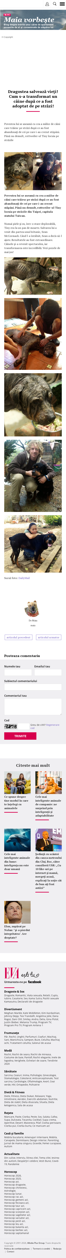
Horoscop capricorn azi (17, 1208)
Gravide (37, 1143)
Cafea (54, 1116)
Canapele (9, 1140)
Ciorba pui (10, 1125)
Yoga (48, 1096)
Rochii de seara (21, 1054)
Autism (8, 1146)
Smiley (26, 1019)
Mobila (53, 1137)
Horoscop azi (11, 1181)
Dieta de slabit (12, 1102)
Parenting (53, 1140)
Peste (34, 1116)
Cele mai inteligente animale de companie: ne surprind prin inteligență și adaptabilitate (48, 806)
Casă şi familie (14, 1133)
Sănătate (10, 1071)
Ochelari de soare (36, 1060)
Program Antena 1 (33, 1025)
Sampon (29, 1039)
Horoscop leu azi (13, 1224)
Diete (7, 1096)
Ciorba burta (24, 1125)
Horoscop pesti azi (14, 1221)
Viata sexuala (34, 995)
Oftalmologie (34, 1081)
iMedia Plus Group (36, 1243)
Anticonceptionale (42, 1078)
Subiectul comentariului (20, 681)
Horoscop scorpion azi (16, 1211)
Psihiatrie (34, 1084)
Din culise (9, 1157)
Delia (42, 1019)
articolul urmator (48, 637)
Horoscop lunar (13, 1193)
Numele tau (12, 666)
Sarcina (8, 1075)
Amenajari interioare (36, 1137)
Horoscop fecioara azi (16, 1202)
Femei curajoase (51, 1143)
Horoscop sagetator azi (17, 1214)
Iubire (7, 998)
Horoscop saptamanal (16, 1233)
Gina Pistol (52, 1019)
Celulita (45, 1039)
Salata (46, 1116)
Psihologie (36, 1075)
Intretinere (10, 1099)
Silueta (43, 1102)
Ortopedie (22, 1084)
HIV (13, 1084)
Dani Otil (17, 1019)
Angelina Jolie (43, 1016)
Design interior (38, 1140)
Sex (26, 998)
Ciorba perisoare (51, 1122)
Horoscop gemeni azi (16, 1199)
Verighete (19, 1060)
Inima (26, 1075)
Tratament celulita (20, 1042)
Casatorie (17, 998)
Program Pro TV (13, 1025)
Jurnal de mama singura (18, 1143)
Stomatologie (11, 1078)
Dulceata (16, 1119)
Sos (40, 1116)
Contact (10, 1251)
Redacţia (57, 1248)
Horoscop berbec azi (15, 1230)
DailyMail (24, 578)
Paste (18, 1116)
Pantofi (28, 1057)
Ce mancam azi (41, 1125)
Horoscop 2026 (12, 1175)
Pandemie (13, 1164)
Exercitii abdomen (37, 1099)
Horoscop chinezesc (15, 1187)
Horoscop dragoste (15, 1184)
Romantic (20, 995)
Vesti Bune (45, 1161)
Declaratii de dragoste (30, 1001)
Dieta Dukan (27, 1096)
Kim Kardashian (50, 1013)
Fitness (15, 1096)
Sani (6, 1039)
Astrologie (10, 1190)
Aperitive (9, 1122)
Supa (7, 1119)
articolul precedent (18, 637)
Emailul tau (42, 666)
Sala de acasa (25, 1105)
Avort (46, 1081)
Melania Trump (28, 1022)
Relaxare (40, 1096)
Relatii (46, 995)
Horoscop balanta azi (16, 1227)
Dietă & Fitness (14, 1092)
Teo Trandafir (27, 1016)
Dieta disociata (30, 1102)
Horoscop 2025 (12, 1178)
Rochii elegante (42, 1057)
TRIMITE (20, 736)
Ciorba (26, 1116)
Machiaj (51, 1036)
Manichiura (16, 1039)
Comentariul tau (15, 696)
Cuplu (54, 995)
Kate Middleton (31, 1013)
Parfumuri (31, 1036)
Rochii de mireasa (41, 1054)
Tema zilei (45, 1157)
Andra (34, 1019)
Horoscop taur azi (14, 1205)
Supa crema (49, 1119)
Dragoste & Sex (14, 991)
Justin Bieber (11, 1022)
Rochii (12, 1036)
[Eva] (10, 4)
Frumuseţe (11, 1033)
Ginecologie (49, 1075)
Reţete (8, 1113)
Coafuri (42, 1036)
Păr (6, 1036)
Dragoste (9, 995)
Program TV (44, 1022)
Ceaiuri (18, 1075)
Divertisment (13, 1009)
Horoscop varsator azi (16, 1218)
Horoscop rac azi (13, 1196)
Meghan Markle (13, 1013)
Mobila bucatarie (14, 1137)
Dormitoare (22, 1140)
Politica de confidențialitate (17, 1248)
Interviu (20, 1157)
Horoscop (10, 1172)
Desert (19, 1122)
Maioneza (29, 1122)
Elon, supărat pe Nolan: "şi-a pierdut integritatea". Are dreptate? (17, 931)
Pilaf (38, 1122)
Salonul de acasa (41, 1042)
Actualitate (11, 1154)
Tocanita (27, 1119)
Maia (34, 620)
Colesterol (25, 1078)
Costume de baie (13, 1057)
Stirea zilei (32, 1157)
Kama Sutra (35, 998)
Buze (37, 1039)
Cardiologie (20, 1081)
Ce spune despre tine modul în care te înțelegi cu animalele (16, 802)
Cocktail (37, 1119)
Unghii (20, 1036)
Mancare (9, 1116)
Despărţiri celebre (27, 1161)
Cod (6, 720)
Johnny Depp (11, 1016)
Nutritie (53, 1099)
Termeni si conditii (41, 1248)
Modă (8, 1050)
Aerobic (21, 1099)
